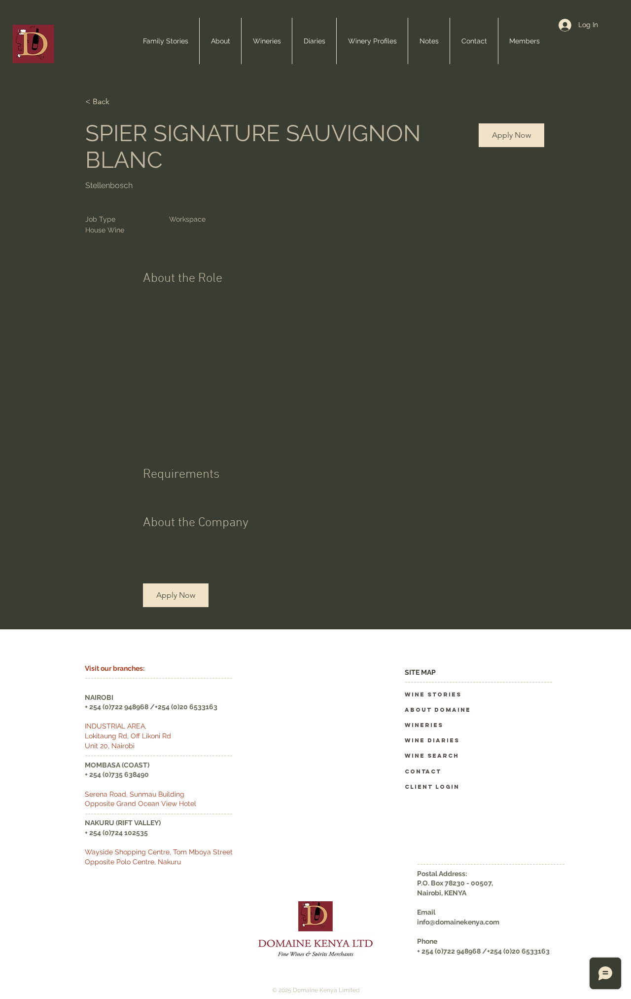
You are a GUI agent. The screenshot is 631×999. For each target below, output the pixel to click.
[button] (511, 135)
